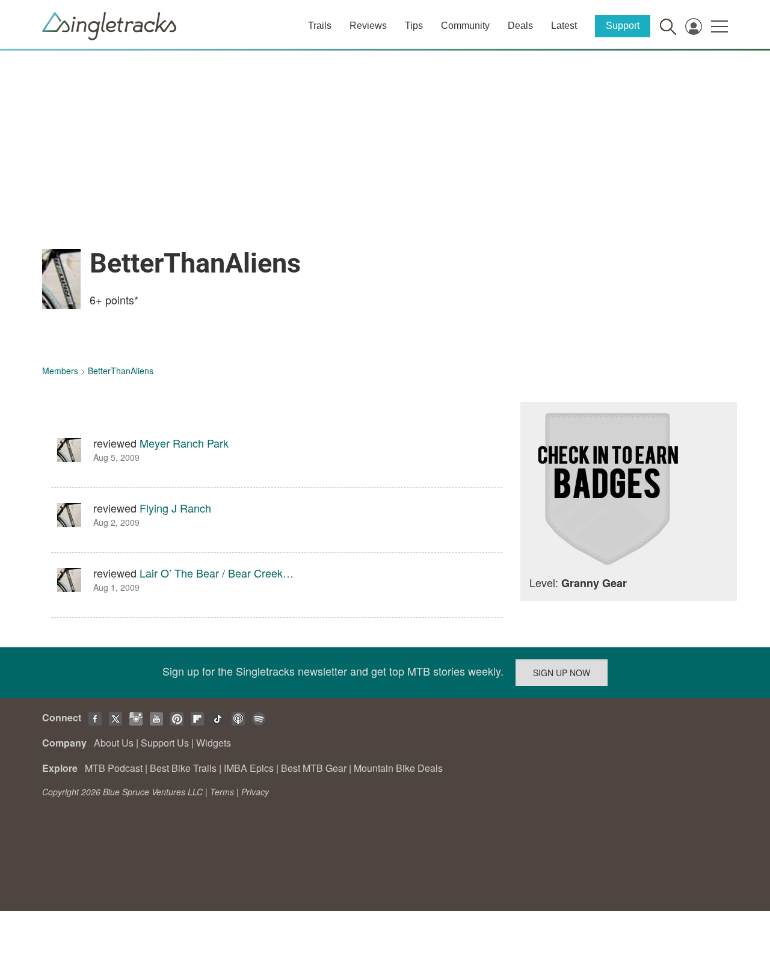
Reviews (368, 25)
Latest (564, 25)
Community (465, 25)
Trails (319, 25)
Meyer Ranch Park (184, 443)
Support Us (165, 743)
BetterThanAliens (120, 371)
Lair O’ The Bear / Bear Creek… (217, 573)
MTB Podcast (114, 768)
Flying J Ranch (175, 508)
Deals (520, 25)
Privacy (255, 792)
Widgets (213, 743)
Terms (222, 792)
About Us (114, 743)
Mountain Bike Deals (398, 768)
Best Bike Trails (183, 768)
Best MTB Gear (313, 768)
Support (622, 25)
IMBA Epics (249, 768)
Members (60, 371)
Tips (414, 25)
